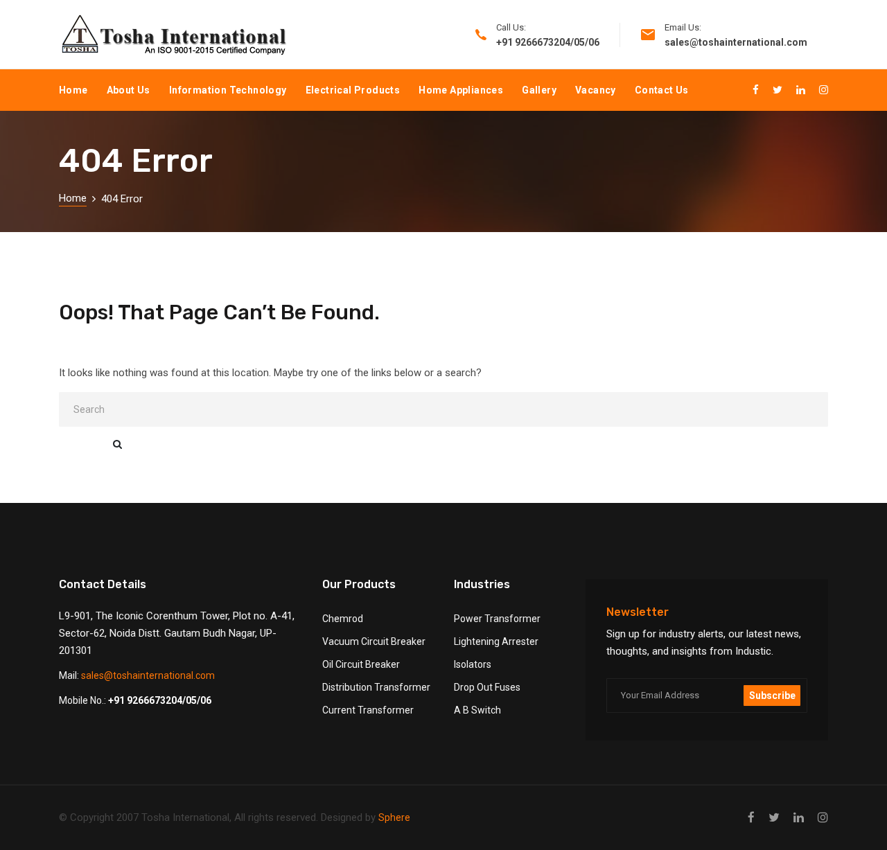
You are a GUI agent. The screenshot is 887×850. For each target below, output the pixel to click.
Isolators (472, 664)
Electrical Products (353, 90)
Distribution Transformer (376, 687)
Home (73, 90)
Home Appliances (461, 90)
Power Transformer (497, 618)
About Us (128, 90)
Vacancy (595, 90)
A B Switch (477, 710)
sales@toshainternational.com (148, 675)
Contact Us (662, 90)
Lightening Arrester (496, 641)
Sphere (394, 817)
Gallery (539, 90)
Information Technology (228, 90)
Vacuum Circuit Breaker (373, 641)
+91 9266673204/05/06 (159, 700)
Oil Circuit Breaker (361, 664)
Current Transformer (368, 710)
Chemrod (342, 618)
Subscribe (772, 695)
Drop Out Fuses (487, 687)
